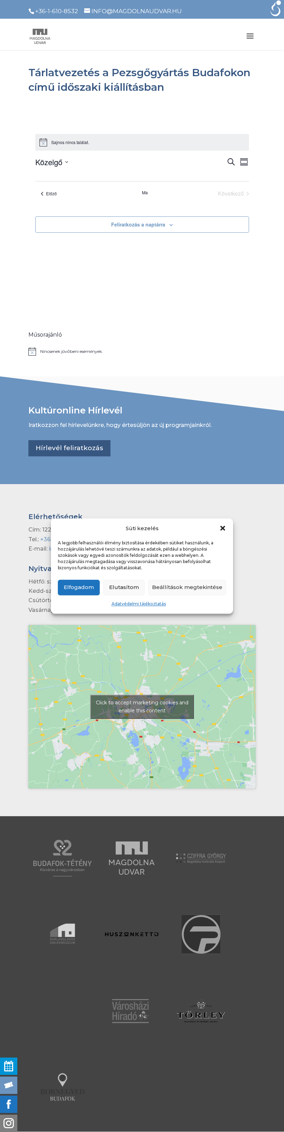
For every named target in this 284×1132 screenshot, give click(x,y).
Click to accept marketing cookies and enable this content (142, 706)
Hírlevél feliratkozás (69, 448)
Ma (145, 192)
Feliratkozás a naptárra (138, 224)
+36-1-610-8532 (56, 11)
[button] (222, 528)
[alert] (142, 351)
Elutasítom (124, 587)
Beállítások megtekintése (187, 587)
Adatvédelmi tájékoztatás (139, 603)
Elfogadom (79, 587)
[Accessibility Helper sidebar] (275, 8)
